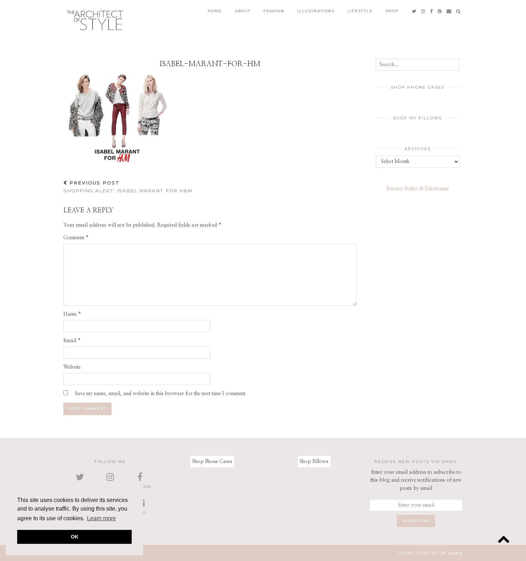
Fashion (273, 11)
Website (72, 367)
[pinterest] (440, 11)
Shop (392, 11)
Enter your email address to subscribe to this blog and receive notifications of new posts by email (416, 480)
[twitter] (414, 11)
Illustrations (316, 11)
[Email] (449, 11)
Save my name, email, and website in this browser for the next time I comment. (161, 393)
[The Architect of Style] (95, 20)
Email (72, 340)
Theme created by (430, 553)
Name (72, 314)
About (242, 11)
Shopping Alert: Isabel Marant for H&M (127, 187)
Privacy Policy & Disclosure (417, 188)
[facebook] (431, 11)
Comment (76, 237)
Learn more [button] (101, 518)
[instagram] (423, 11)
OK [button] (74, 537)
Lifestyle (360, 11)
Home (215, 11)
